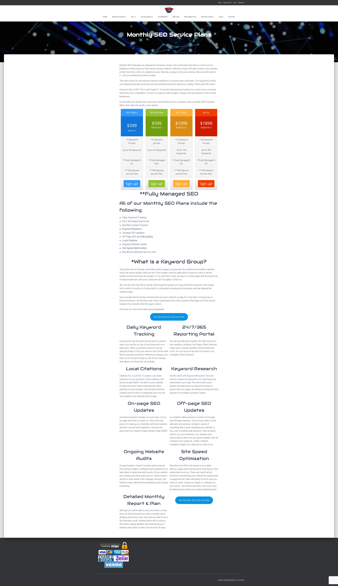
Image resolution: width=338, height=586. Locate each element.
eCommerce (163, 17)
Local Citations (129, 240)
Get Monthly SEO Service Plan (169, 316)
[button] (125, 17)
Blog (221, 17)
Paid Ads (175, 17)
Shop (220, 3)
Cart (234, 3)
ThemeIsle (240, 580)
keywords (159, 309)
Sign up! (132, 183)
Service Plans (207, 17)
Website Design (118, 17)
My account (227, 3)
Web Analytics (190, 17)
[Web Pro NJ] (169, 10)
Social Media (146, 17)
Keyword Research (132, 229)
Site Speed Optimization (134, 248)
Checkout (241, 3)
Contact (231, 17)
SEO (133, 17)
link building (147, 236)
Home (105, 17)
